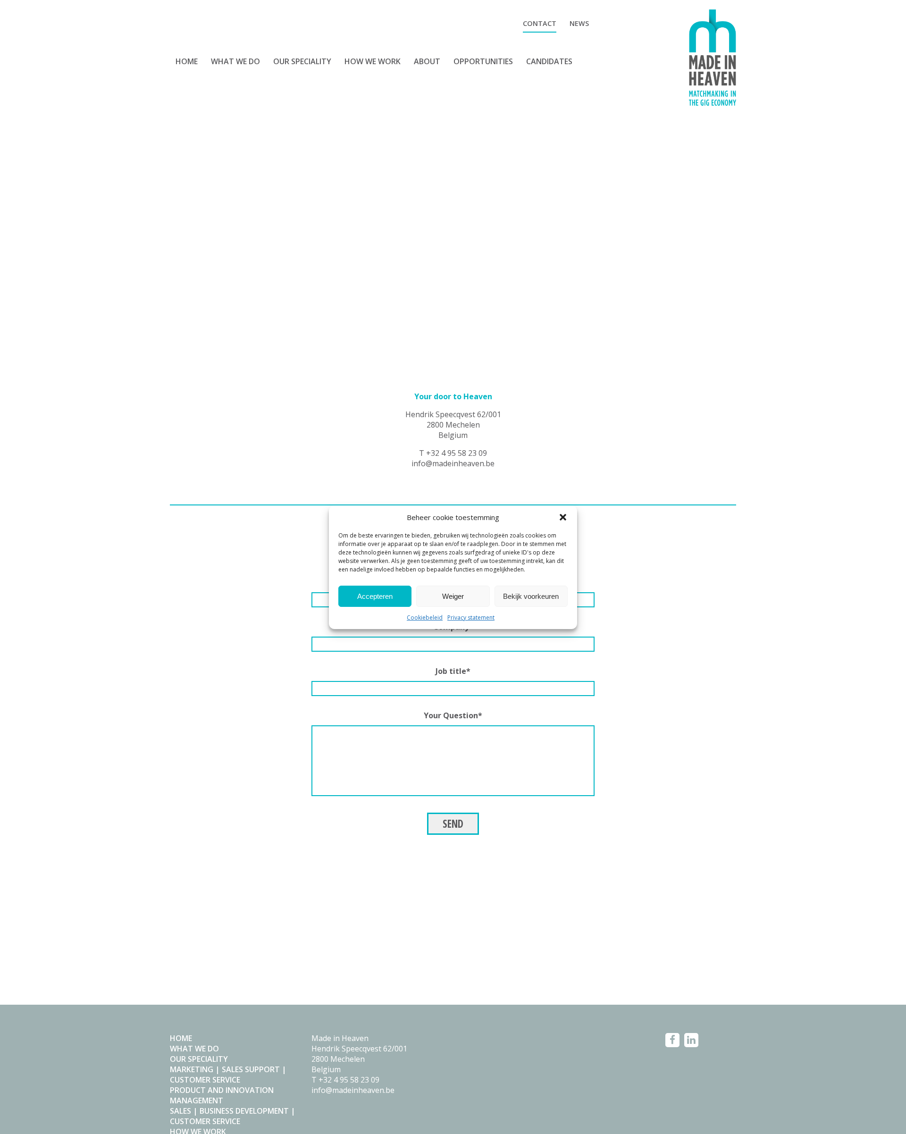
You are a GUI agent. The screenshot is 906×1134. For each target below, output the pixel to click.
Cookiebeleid (425, 617)
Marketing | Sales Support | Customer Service (228, 1074)
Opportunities (483, 61)
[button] (563, 517)
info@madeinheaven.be (453, 463)
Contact (539, 23)
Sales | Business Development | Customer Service (232, 1116)
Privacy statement (471, 617)
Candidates (549, 61)
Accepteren (375, 596)
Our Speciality (302, 61)
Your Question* (453, 715)
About (427, 61)
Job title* (453, 671)
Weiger (453, 596)
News (579, 23)
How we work (372, 61)
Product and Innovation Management (222, 1095)
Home (187, 61)
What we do (235, 61)
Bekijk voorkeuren (531, 596)
